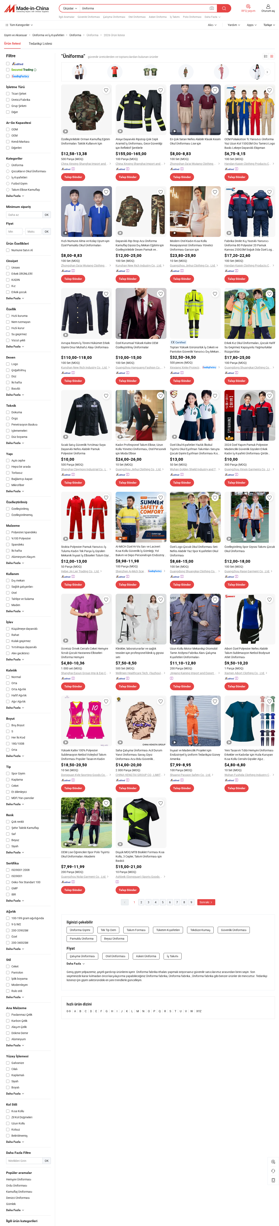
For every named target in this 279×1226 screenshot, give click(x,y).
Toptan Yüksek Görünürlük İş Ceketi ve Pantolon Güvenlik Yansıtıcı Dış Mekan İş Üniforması (194, 349)
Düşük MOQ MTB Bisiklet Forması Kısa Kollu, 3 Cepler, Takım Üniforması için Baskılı (140, 856)
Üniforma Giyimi (80, 930)
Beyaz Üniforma (114, 938)
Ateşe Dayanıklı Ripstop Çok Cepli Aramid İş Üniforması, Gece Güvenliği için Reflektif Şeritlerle (139, 143)
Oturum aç (268, 11)
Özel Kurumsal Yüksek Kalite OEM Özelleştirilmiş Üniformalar (137, 345)
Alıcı (210, 25)
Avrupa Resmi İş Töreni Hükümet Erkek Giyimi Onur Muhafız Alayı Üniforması (85, 345)
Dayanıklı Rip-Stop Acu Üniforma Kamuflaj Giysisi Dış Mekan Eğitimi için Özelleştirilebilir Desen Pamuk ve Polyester (140, 245)
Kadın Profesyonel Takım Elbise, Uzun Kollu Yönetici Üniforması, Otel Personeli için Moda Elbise (141, 449)
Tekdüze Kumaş (200, 930)
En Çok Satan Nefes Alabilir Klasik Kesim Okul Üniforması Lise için (195, 141)
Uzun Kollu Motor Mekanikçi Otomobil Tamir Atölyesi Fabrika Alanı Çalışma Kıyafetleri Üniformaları (193, 653)
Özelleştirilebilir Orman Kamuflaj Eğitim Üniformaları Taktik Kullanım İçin (85, 141)
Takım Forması (136, 930)
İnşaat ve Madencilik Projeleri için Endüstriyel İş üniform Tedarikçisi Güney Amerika (195, 754)
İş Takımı (175, 16)
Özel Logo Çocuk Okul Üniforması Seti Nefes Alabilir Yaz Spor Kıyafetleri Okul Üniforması (194, 551)
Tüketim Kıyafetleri (168, 930)
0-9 (69, 1011)
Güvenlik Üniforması (89, 16)
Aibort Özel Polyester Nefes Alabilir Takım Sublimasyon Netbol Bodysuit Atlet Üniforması (247, 653)
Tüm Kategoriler (20, 25)
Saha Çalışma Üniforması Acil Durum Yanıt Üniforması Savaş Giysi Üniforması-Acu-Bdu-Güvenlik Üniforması (139, 754)
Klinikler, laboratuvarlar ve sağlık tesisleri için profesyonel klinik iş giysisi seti (140, 653)
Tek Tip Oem (108, 930)
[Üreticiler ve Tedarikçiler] (26, 8)
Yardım (232, 25)
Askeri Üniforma (158, 16)
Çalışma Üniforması (114, 16)
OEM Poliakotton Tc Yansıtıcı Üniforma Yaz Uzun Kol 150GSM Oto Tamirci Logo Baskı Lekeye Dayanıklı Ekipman (249, 143)
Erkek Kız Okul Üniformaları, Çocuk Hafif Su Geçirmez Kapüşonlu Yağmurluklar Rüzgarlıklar (249, 347)
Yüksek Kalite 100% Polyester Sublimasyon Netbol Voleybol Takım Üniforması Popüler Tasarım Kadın (83, 754)
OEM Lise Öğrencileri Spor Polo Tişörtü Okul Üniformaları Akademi (85, 854)
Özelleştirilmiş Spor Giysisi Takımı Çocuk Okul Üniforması (249, 549)
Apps (250, 25)
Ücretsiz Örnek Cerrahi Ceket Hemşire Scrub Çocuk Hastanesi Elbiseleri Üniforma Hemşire (84, 653)
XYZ (198, 1011)
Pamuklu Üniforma (82, 938)
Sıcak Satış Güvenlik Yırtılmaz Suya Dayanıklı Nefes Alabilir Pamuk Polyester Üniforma (83, 449)
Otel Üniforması (137, 16)
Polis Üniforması (192, 16)
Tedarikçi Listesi (40, 43)
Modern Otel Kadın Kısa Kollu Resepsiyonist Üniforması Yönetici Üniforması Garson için (191, 245)
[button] (267, 72)
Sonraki (205, 902)
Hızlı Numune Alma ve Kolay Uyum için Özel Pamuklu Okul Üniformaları (85, 243)
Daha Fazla (74, 963)
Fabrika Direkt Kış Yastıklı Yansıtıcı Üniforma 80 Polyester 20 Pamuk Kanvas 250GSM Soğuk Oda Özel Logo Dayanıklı (248, 245)
